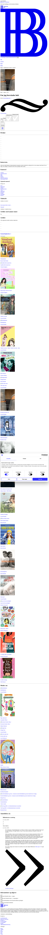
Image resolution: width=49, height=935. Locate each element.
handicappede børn (4, 179)
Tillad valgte (24, 479)
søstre (1, 175)
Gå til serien (2, 236)
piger (1, 174)
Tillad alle (40, 479)
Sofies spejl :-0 (38, 846)
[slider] (24, 81)
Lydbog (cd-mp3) (15, 114)
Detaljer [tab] (24, 458)
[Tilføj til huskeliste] (2, 128)
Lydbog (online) (9, 115)
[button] (24, 896)
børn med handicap (4, 177)
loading (2, 121)
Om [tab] (40, 458)
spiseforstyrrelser (3, 173)
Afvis (9, 479)
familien (2, 176)
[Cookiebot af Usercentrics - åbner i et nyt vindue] (42, 455)
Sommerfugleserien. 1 (7, 98)
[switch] (18, 474)
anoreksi (2, 172)
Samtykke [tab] (8, 458)
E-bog (4, 118)
